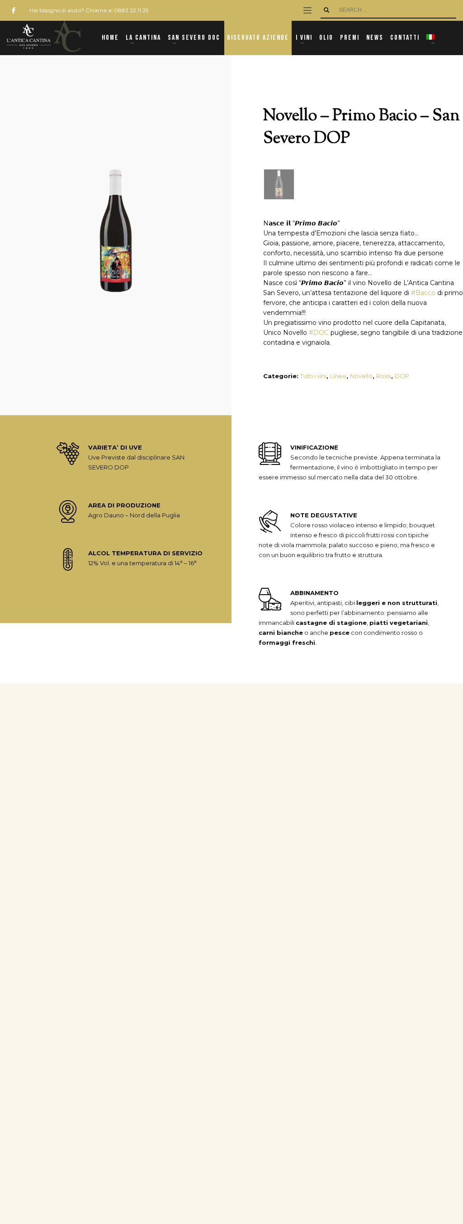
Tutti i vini (313, 376)
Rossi (383, 376)
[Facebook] (13, 10)
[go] (326, 10)
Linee (338, 376)
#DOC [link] (319, 332)
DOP (402, 376)
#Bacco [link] (423, 293)
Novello (361, 376)
